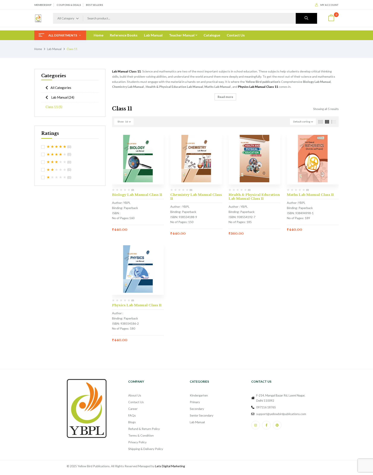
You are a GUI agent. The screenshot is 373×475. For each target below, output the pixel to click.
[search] (306, 18)
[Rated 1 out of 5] (56, 177)
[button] (331, 18)
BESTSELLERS (94, 4)
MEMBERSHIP (43, 4)
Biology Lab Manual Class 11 (137, 195)
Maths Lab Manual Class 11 (310, 195)
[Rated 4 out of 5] (56, 154)
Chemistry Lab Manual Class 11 (196, 197)
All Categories (61, 88)
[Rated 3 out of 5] (56, 162)
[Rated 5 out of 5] (56, 146)
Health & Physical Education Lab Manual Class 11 (254, 197)
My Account (329, 4)
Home (38, 49)
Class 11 (54, 107)
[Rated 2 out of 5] (56, 169)
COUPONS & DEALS (69, 4)
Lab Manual (54, 49)
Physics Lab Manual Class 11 (136, 305)
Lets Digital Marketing (170, 466)
